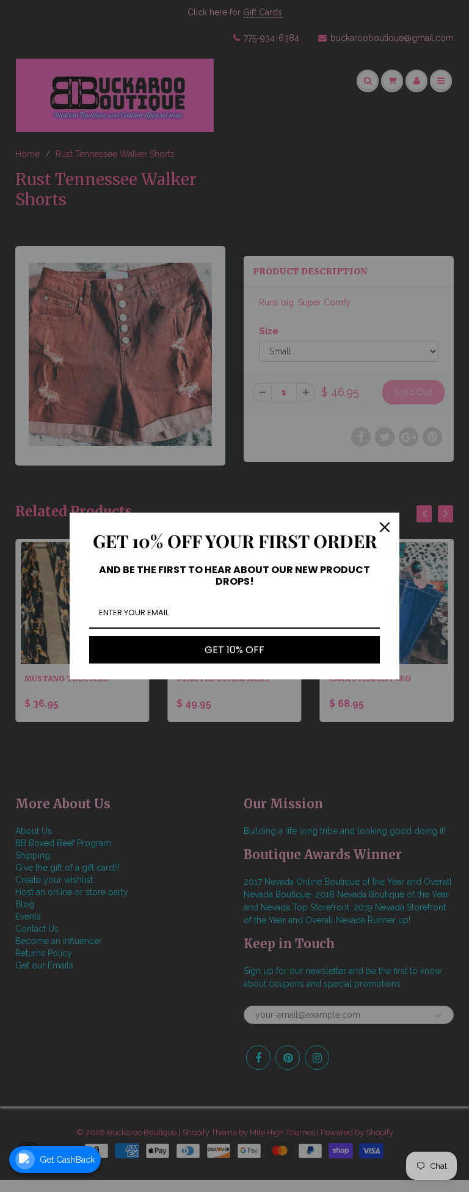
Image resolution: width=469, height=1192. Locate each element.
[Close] (384, 527)
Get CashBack (67, 1160)
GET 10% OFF (234, 650)
